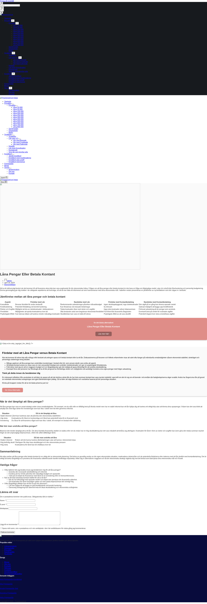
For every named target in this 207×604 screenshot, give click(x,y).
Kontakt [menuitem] (11, 94)
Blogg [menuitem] (6, 86)
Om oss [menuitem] (11, 92)
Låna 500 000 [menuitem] (18, 39)
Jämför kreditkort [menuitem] (15, 76)
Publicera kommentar (7, 532)
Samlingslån (9, 552)
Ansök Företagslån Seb (9, 588)
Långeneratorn (10, 546)
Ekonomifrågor (10, 285)
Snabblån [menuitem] (8, 53)
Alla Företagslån (6, 584)
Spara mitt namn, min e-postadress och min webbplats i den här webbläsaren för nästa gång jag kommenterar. (44, 528)
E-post (3, 504)
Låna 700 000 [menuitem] (18, 43)
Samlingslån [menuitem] (13, 47)
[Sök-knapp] (2, 8)
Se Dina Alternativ (12, 390)
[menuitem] (12, 20)
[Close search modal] (1, 3)
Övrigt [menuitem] (6, 88)
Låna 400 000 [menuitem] (18, 37)
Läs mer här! (103, 334)
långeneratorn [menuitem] (14, 90)
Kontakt (7, 566)
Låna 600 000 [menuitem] (18, 41)
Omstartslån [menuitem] (13, 49)
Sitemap (7, 568)
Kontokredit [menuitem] (13, 69)
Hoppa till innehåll (7, 1)
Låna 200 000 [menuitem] (18, 31)
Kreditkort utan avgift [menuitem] (16, 80)
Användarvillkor (10, 572)
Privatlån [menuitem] (7, 21)
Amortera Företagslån (8, 593)
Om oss (7, 564)
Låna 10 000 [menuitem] (18, 25)
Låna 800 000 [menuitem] (18, 45)
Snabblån (8, 554)
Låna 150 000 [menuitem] (18, 29)
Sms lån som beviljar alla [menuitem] (18, 71)
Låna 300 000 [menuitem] (18, 35)
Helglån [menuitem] (12, 66)
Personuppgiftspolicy (13, 574)
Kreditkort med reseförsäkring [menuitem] (20, 78)
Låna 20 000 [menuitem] (18, 27)
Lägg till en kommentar (9, 524)
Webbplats (4, 508)
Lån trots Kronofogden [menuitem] (17, 67)
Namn (3, 500)
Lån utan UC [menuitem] (13, 58)
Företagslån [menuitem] (8, 84)
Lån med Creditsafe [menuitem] (20, 62)
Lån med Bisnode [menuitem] (19, 60)
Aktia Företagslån (6, 597)
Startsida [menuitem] (7, 18)
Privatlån (8, 550)
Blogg (6, 562)
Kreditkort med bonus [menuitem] (17, 82)
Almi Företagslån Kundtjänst (11, 579)
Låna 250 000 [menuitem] (18, 33)
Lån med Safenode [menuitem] (20, 64)
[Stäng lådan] (1, 12)
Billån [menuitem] (11, 51)
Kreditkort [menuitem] (8, 74)
